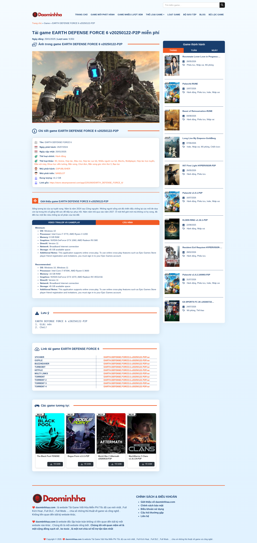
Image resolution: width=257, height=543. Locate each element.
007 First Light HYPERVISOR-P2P (199, 165)
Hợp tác (69, 161)
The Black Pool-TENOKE (48, 456)
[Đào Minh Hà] (47, 14)
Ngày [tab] (215, 50)
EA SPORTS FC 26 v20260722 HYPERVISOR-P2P (197, 302)
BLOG (202, 14)
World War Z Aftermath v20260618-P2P (108, 457)
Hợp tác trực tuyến (145, 161)
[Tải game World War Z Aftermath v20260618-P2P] (111, 433)
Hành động (60, 156)
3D (56, 161)
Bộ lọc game (216, 14)
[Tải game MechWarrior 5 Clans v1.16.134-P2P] (141, 433)
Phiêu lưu (191, 65)
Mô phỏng (209, 65)
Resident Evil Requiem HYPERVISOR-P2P (201, 247)
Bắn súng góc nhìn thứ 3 (100, 164)
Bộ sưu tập (189, 14)
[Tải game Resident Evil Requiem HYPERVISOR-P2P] (172, 256)
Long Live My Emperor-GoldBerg (199, 138)
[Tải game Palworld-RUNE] (172, 92)
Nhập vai (200, 65)
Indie (209, 92)
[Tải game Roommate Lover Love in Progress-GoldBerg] (172, 65)
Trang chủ (81, 14)
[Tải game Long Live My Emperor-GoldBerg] (172, 147)
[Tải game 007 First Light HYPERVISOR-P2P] (172, 174)
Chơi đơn (82, 164)
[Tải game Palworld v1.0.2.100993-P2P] (172, 283)
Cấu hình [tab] (128, 222)
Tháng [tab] (173, 50)
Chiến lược (215, 147)
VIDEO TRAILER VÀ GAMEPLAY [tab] (64, 222)
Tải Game (57, 464)
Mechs (121, 161)
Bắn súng (72, 164)
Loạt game (173, 14)
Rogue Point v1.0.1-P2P (78, 456)
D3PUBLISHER (63, 168)
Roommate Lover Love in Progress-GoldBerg (200, 56)
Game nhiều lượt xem (130, 14)
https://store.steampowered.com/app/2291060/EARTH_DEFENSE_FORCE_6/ (86, 182)
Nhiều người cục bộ (107, 161)
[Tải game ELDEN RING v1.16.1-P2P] (172, 229)
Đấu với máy (40, 164)
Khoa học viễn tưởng (57, 164)
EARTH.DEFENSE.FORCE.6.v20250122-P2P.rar (127, 357)
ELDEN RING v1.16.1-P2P (195, 220)
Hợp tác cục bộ (90, 161)
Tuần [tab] (194, 50)
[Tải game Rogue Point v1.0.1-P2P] (80, 433)
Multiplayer (131, 161)
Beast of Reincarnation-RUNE (197, 111)
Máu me (78, 161)
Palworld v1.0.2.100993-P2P (196, 275)
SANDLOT (60, 173)
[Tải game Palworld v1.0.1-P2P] (172, 201)
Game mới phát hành (103, 14)
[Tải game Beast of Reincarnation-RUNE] (172, 120)
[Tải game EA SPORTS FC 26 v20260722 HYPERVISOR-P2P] (172, 310)
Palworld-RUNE (190, 84)
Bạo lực (116, 164)
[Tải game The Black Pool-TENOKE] (50, 433)
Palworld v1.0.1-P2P (192, 193)
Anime (61, 161)
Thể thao (200, 310)
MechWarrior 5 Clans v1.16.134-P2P (138, 457)
